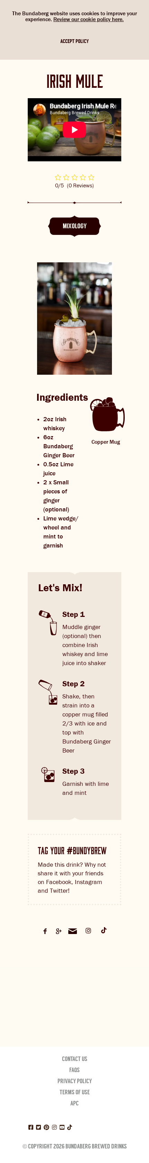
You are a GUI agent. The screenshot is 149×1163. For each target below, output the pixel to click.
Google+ (59, 931)
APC (74, 1103)
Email (73, 931)
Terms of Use (75, 1092)
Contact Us (74, 1059)
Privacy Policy (75, 1081)
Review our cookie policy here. (88, 19)
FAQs (74, 1070)
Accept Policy (74, 41)
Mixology (75, 226)
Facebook (45, 931)
